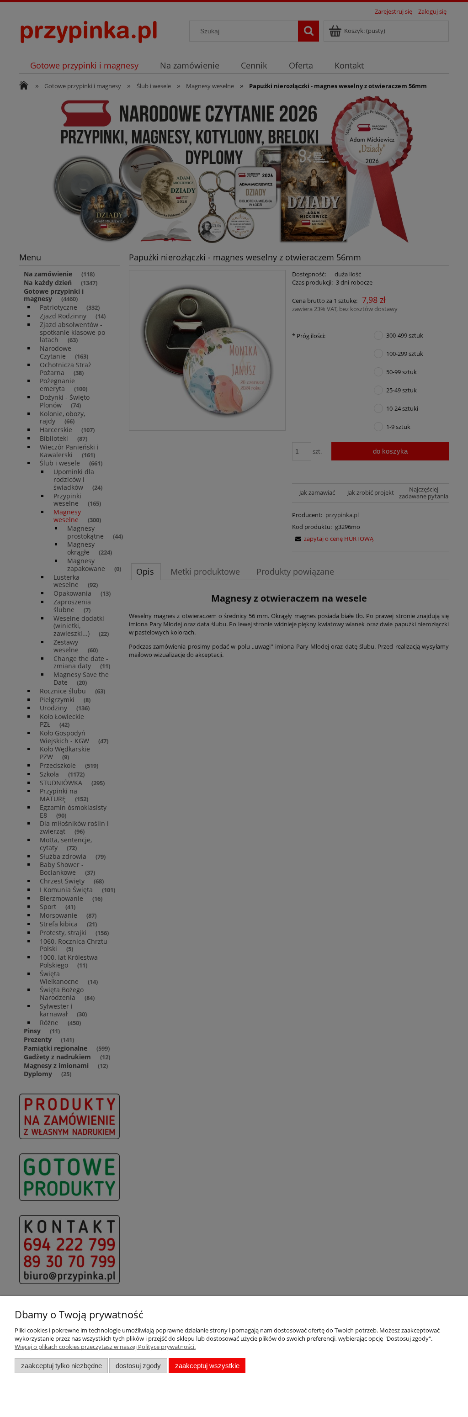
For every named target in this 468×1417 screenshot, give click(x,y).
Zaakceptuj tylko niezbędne (61, 1365)
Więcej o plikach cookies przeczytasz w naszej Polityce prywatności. (105, 1347)
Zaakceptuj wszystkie (207, 1365)
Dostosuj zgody (138, 1365)
